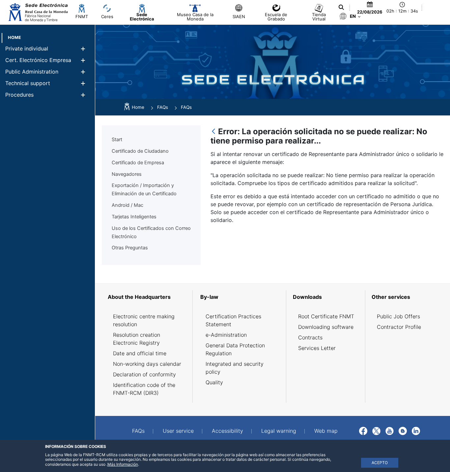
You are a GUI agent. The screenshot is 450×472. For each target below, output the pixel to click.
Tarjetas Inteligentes (134, 217)
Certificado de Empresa (138, 163)
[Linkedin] (416, 430)
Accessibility (227, 430)
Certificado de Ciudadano (140, 151)
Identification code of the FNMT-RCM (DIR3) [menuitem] (144, 389)
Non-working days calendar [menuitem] (147, 364)
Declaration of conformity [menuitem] (144, 374)
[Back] (213, 131)
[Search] (341, 7)
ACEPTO (380, 462)
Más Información (122, 464)
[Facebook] (363, 430)
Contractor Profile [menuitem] (399, 327)
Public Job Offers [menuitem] (398, 316)
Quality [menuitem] (214, 382)
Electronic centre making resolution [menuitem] (144, 320)
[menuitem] (14, 37)
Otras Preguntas (130, 248)
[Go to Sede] (37, 12)
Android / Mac (127, 205)
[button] (82, 48)
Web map (326, 430)
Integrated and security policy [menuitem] (235, 368)
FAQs (138, 430)
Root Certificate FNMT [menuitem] (326, 316)
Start (117, 139)
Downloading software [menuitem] (325, 327)
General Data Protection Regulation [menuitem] (235, 349)
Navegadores (127, 174)
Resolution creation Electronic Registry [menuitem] (136, 338)
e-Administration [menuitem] (226, 334)
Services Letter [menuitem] (317, 348)
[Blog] (403, 430)
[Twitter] (376, 430)
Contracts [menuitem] (310, 337)
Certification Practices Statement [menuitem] (233, 320)
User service (178, 430)
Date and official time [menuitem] (139, 353)
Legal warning (278, 430)
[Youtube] (389, 430)
